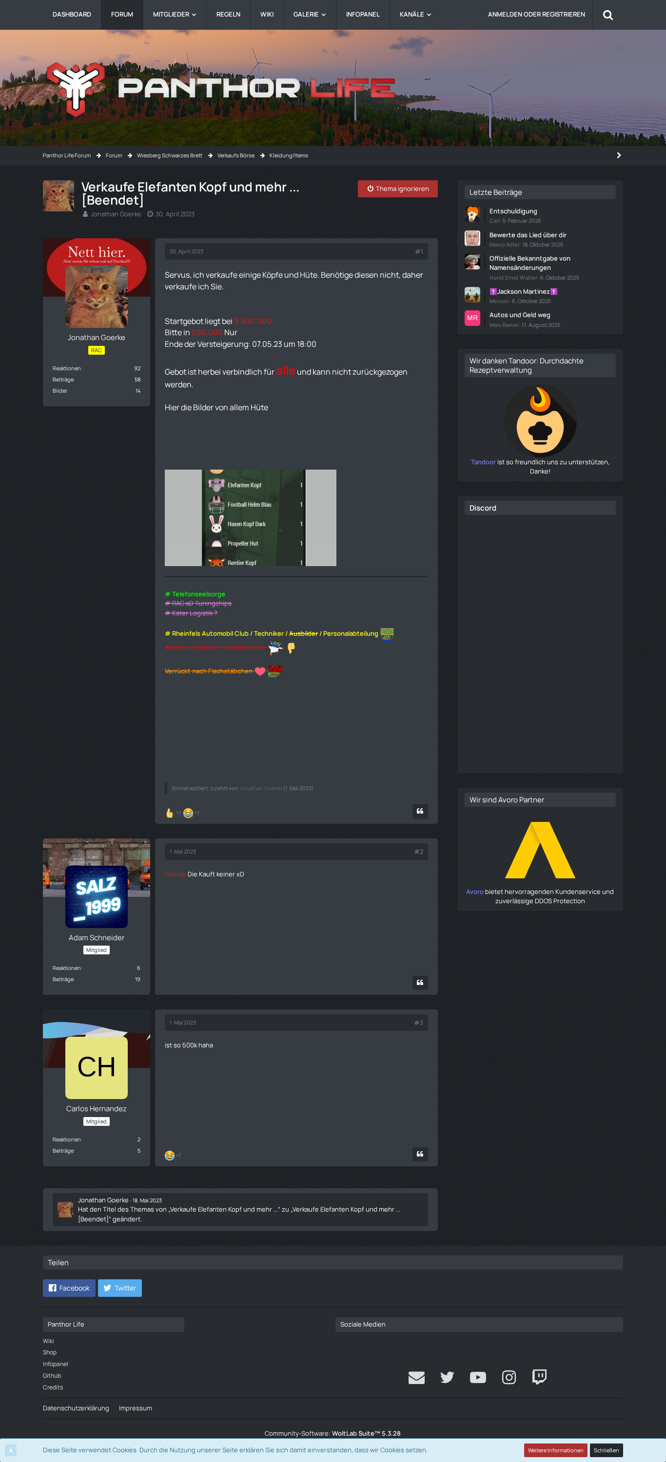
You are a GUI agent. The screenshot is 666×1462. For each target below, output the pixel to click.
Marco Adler (505, 244)
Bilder (60, 390)
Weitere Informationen (556, 1450)
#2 (418, 851)
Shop (50, 1352)
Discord (483, 508)
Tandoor (483, 461)
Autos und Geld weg (520, 314)
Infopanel (55, 1364)
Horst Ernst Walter (513, 277)
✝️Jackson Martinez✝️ (524, 291)
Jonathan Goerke (116, 213)
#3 (418, 1022)
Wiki (48, 1341)
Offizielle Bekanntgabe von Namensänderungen (530, 263)
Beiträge (63, 379)
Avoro (475, 891)
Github (52, 1375)
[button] (69, 1288)
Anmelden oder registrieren (536, 14)
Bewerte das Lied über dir (528, 234)
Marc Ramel (504, 324)
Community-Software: (333, 1433)
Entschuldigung (513, 211)
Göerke (175, 874)
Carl (495, 220)
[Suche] (608, 14)
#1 (419, 251)
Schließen (606, 1450)
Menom (499, 300)
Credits (53, 1387)
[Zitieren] (420, 811)
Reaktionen (67, 368)
